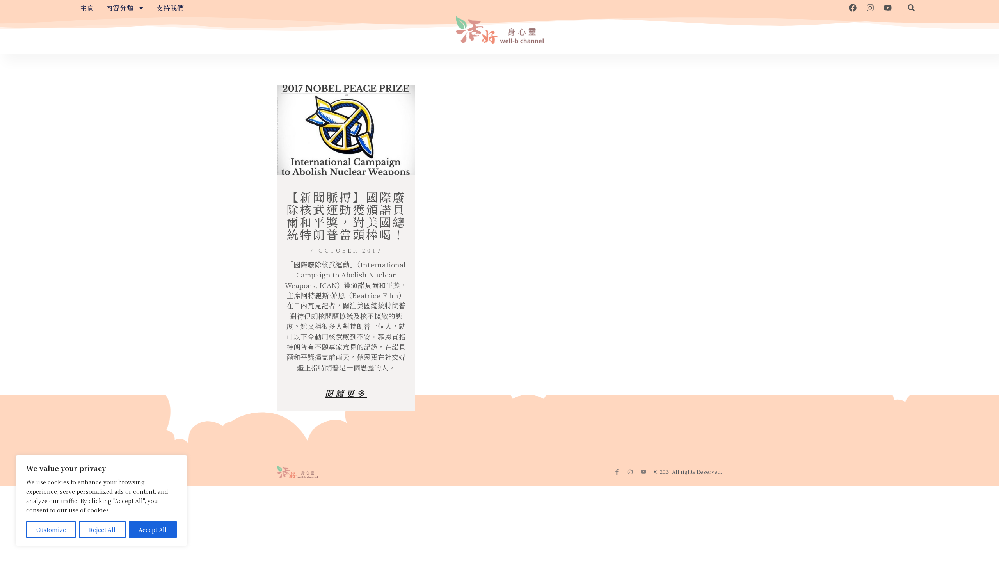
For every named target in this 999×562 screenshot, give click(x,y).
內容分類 (120, 7)
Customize (51, 530)
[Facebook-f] (617, 472)
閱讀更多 (346, 393)
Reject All (102, 530)
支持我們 (170, 7)
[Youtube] (888, 8)
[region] (101, 500)
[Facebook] (852, 8)
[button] (911, 8)
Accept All (153, 530)
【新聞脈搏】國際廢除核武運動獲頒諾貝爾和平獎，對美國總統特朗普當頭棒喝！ (346, 215)
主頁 (87, 7)
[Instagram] (870, 8)
